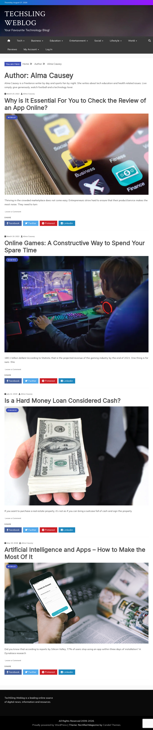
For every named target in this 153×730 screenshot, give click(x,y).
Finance (12, 410)
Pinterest (49, 223)
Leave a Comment (13, 211)
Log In (49, 49)
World (131, 40)
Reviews (12, 49)
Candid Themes (111, 724)
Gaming (12, 260)
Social (97, 40)
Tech (19, 40)
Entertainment (77, 40)
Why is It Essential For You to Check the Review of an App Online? (75, 104)
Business (36, 40)
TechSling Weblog (25, 18)
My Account (30, 49)
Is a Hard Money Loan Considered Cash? (62, 400)
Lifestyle (114, 40)
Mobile (12, 117)
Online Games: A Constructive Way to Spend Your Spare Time (74, 246)
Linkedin (68, 223)
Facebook (13, 223)
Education (55, 40)
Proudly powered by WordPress (50, 724)
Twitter (31, 223)
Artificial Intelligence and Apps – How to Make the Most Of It (74, 553)
